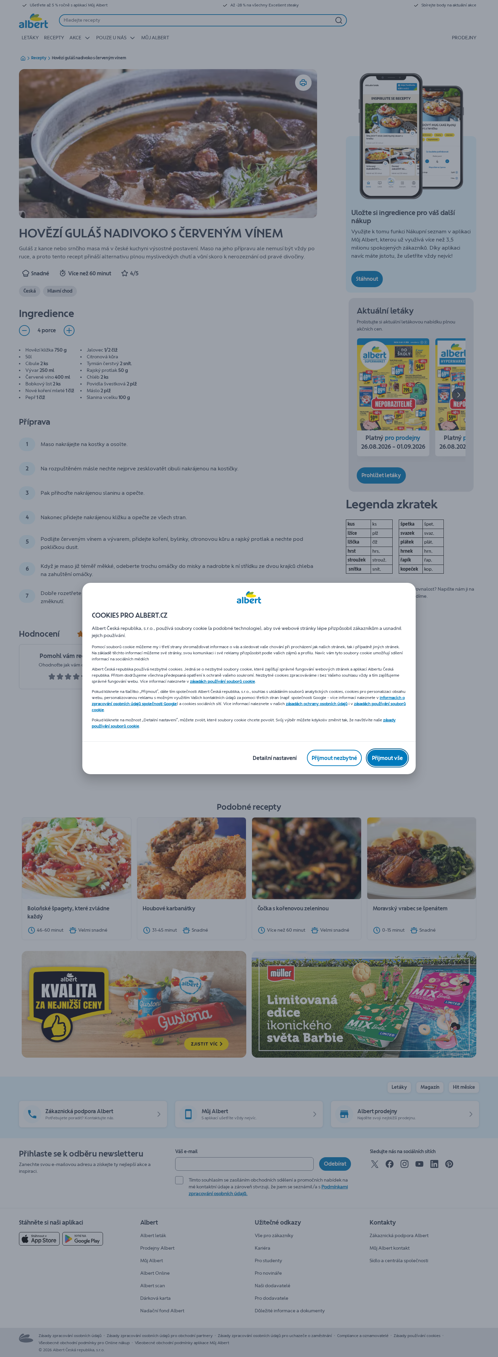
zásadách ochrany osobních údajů (317, 703)
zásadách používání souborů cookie (222, 681)
